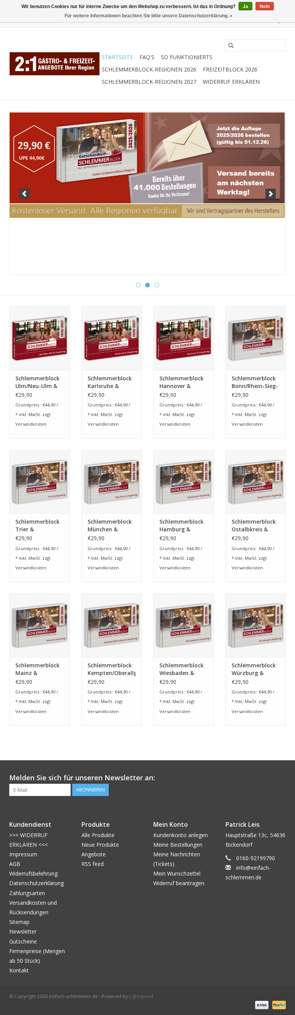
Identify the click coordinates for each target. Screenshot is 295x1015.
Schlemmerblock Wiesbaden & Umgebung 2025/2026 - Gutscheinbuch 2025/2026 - (181, 669)
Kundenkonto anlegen (180, 835)
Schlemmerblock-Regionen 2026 (149, 69)
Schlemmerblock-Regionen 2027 (149, 81)
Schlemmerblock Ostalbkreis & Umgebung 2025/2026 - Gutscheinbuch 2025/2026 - (254, 525)
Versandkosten (30, 424)
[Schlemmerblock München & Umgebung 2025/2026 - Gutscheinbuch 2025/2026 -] (111, 482)
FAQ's (146, 57)
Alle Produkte (97, 835)
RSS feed (92, 863)
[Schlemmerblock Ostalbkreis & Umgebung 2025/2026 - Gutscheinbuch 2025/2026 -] (255, 482)
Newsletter (22, 931)
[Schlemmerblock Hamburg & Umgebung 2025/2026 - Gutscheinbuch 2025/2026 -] (183, 482)
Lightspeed (141, 996)
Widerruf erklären (231, 81)
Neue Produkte (100, 844)
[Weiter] (270, 194)
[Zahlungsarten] (261, 1004)
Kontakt (19, 970)
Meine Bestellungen (177, 844)
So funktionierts (186, 57)
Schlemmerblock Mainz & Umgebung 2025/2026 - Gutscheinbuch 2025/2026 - (37, 669)
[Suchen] (228, 45)
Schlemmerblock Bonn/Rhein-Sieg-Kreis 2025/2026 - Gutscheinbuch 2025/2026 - (255, 382)
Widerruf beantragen (178, 883)
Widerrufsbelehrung (33, 873)
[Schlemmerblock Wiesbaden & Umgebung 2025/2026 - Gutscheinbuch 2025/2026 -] (183, 625)
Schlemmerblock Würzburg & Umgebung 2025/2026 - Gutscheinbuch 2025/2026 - (254, 669)
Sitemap (19, 921)
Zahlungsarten (27, 893)
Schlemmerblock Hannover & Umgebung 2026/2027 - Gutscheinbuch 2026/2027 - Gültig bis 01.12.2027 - (181, 382)
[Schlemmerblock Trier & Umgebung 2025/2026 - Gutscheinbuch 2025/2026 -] (39, 482)
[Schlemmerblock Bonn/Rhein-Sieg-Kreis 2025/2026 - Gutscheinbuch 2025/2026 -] (255, 338)
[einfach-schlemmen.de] (54, 63)
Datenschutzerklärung (36, 883)
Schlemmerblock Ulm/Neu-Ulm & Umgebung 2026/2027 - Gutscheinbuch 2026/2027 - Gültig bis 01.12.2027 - (37, 382)
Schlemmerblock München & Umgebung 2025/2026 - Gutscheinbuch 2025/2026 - (110, 525)
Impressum (23, 854)
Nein (265, 6)
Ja (245, 6)
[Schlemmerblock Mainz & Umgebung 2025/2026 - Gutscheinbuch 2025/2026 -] (39, 625)
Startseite (117, 57)
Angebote (93, 854)
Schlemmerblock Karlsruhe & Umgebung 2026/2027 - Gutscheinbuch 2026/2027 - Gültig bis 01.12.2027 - (110, 382)
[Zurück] (24, 194)
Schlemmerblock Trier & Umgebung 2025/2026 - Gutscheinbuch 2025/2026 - (37, 525)
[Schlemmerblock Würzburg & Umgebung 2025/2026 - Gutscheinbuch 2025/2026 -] (255, 625)
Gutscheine (23, 941)
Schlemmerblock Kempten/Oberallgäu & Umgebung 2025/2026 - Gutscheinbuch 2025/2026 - (112, 669)
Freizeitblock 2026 (230, 69)
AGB (14, 863)
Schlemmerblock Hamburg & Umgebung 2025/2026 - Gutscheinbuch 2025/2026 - (181, 525)
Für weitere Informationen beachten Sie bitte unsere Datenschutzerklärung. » (148, 15)
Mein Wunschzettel (177, 873)
